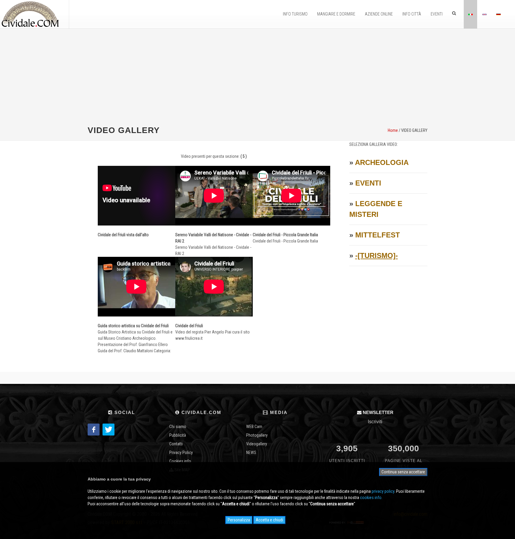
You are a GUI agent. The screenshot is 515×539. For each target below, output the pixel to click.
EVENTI (368, 183)
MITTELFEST (377, 235)
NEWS (251, 452)
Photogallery (257, 435)
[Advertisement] (257, 76)
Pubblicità (177, 435)
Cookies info (180, 461)
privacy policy (383, 491)
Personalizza (239, 520)
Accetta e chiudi (269, 520)
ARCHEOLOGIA (382, 162)
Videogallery (256, 443)
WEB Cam (254, 426)
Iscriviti (375, 421)
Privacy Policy (181, 452)
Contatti (176, 443)
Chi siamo (177, 426)
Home (393, 130)
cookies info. (371, 497)
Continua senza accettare (403, 471)
